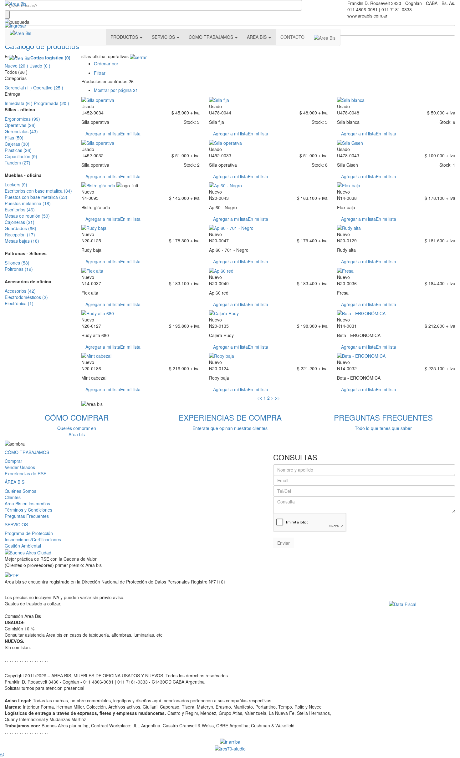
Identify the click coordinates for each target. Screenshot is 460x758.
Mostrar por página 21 (116, 90)
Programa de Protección (29, 533)
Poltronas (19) (19, 269)
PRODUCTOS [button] (124, 37)
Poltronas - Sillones (26, 253)
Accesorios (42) (20, 291)
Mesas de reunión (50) (27, 216)
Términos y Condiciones (28, 510)
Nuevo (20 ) (16, 66)
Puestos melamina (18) (28, 203)
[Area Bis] (15, 3)
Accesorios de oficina (28, 281)
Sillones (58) (17, 263)
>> (277, 398)
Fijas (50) (14, 137)
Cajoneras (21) (19, 222)
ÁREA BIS (14, 482)
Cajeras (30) (17, 144)
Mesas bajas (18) (22, 241)
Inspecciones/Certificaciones (33, 539)
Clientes (13, 497)
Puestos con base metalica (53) (36, 197)
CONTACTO (292, 37)
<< (259, 398)
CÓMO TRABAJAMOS (27, 452)
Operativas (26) (20, 125)
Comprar (13, 461)
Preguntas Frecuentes (27, 516)
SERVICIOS (16, 524)
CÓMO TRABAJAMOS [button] (211, 37)
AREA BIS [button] (257, 37)
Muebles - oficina (23, 175)
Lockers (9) (16, 184)
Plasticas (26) (18, 150)
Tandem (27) (17, 162)
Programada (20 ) (51, 103)
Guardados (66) (20, 228)
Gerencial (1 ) (18, 87)
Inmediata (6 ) (19, 103)
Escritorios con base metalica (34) (38, 191)
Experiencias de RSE (25, 473)
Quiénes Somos (20, 491)
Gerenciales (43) (21, 131)
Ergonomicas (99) (22, 119)
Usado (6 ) (39, 66)
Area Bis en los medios (27, 503)
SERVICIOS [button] (164, 37)
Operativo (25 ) (48, 87)
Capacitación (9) (21, 156)
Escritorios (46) (20, 209)
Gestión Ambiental (23, 546)
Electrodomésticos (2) (26, 297)
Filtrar (99, 73)
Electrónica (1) (19, 303)
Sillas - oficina (20, 109)
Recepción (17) (20, 234)
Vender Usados (20, 467)
